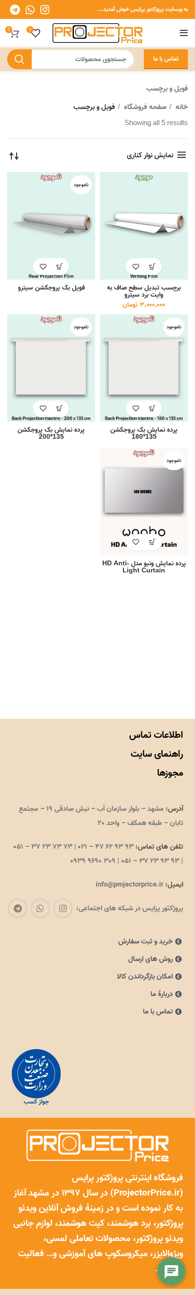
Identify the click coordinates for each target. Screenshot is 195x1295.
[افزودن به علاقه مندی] (135, 266)
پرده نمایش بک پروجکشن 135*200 (51, 433)
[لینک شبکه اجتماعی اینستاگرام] (44, 9)
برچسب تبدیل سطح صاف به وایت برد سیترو (144, 291)
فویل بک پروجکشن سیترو (51, 287)
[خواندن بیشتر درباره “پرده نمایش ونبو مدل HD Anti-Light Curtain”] (152, 542)
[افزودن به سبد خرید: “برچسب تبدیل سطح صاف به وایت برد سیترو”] (152, 266)
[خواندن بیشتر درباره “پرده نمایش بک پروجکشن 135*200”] (59, 408)
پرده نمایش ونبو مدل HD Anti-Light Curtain (144, 567)
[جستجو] (19, 59)
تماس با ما (165, 59)
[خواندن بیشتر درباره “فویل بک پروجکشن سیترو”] (59, 266)
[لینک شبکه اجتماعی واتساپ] (30, 9)
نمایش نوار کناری (150, 155)
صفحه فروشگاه (144, 107)
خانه (181, 107)
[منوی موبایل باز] (184, 33)
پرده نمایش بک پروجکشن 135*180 (143, 433)
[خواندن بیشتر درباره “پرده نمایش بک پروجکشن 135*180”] (152, 408)
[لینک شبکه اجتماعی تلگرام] (15, 9)
